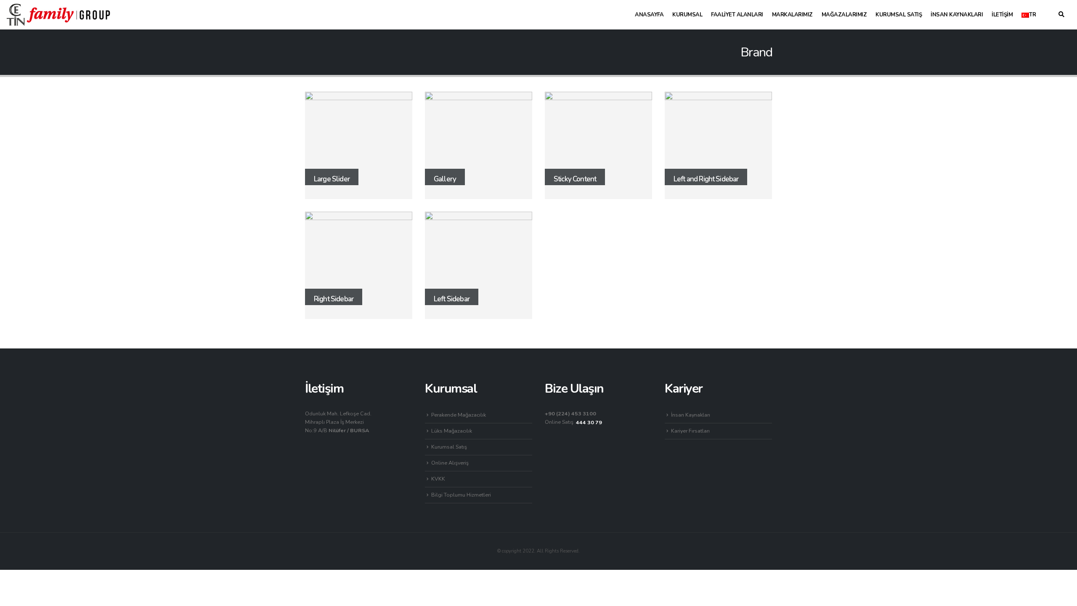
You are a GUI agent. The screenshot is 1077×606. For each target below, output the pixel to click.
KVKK (438, 478)
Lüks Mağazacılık (451, 430)
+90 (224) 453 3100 (570, 413)
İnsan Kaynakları (957, 15)
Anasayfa (649, 15)
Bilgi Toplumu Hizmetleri (461, 494)
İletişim (1002, 15)
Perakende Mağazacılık (458, 414)
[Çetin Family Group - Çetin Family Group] (58, 14)
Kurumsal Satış (898, 15)
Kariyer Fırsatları (690, 430)
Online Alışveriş (450, 462)
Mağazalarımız (844, 15)
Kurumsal (687, 15)
